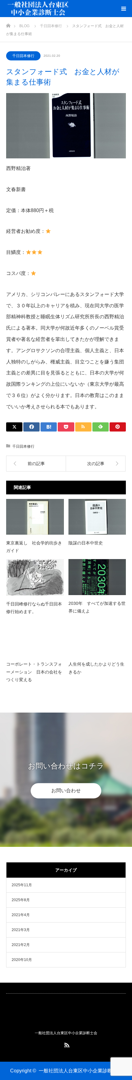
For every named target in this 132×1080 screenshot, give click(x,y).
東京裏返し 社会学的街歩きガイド (34, 546)
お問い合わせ (66, 790)
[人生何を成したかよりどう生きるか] (97, 638)
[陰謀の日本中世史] (97, 517)
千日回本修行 (23, 56)
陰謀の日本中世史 (85, 542)
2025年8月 (21, 900)
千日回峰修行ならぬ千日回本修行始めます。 (34, 607)
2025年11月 (22, 885)
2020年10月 (22, 960)
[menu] (123, 8)
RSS (66, 1044)
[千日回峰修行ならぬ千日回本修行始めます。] (35, 577)
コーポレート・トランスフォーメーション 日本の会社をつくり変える (34, 672)
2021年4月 (21, 915)
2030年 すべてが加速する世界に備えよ (97, 607)
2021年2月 (21, 945)
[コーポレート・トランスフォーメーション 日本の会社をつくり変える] (35, 638)
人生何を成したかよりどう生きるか (96, 668)
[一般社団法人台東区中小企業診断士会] (66, 1014)
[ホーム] (8, 24)
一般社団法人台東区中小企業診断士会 (80, 1070)
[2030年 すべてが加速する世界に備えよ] (97, 577)
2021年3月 (21, 930)
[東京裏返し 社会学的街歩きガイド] (35, 517)
